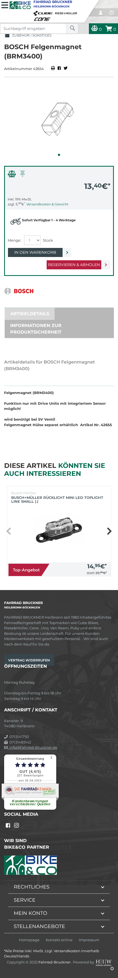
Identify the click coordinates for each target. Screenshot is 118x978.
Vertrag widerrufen (29, 660)
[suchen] (72, 28)
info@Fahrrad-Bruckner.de (32, 747)
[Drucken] (53, 68)
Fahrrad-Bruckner (54, 962)
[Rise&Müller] (67, 12)
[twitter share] (65, 68)
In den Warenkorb (35, 252)
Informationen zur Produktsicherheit (35, 329)
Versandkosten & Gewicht (47, 204)
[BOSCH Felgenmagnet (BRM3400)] (59, 120)
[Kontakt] (111, 13)
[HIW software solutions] (104, 962)
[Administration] (112, 968)
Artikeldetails (29, 313)
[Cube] (43, 12)
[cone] (43, 18)
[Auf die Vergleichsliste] (13, 175)
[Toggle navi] (4, 4)
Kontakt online (59, 940)
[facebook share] (59, 68)
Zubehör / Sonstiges (30, 35)
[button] (59, 155)
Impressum (89, 940)
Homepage (29, 940)
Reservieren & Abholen (74, 264)
